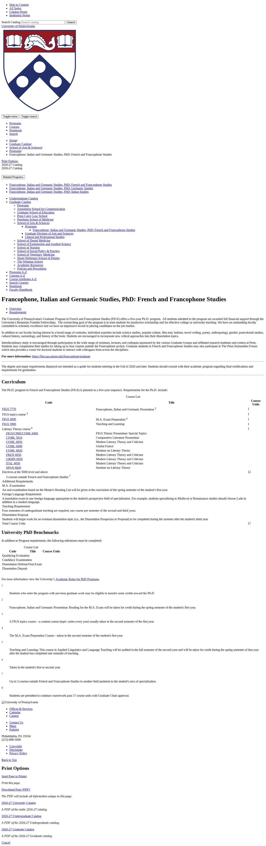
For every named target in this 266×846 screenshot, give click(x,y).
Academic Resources (30, 265)
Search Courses (18, 282)
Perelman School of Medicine (35, 219)
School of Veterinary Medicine (36, 254)
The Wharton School (30, 261)
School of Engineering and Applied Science (44, 244)
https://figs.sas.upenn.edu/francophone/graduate (61, 356)
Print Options (10, 161)
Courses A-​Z (17, 275)
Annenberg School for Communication (41, 209)
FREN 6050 (13, 454)
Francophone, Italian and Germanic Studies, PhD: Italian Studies (49, 191)
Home (13, 140)
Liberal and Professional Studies (44, 237)
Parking (14, 729)
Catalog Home (18, 11)
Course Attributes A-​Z (23, 279)
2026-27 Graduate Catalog (18, 829)
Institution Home (19, 15)
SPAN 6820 (13, 467)
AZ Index (15, 8)
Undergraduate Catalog (23, 198)
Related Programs (13, 177)
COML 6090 (14, 446)
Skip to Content (19, 4)
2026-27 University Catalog (19, 802)
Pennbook (15, 130)
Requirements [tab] (17, 312)
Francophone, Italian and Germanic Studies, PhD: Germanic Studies (51, 188)
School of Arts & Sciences (25, 147)
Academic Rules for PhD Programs (77, 579)
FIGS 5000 (9, 419)
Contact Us (16, 722)
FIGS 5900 (9, 424)
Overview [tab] (15, 308)
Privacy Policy (18, 753)
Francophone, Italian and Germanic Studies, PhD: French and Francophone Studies (60, 184)
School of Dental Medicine (33, 240)
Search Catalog (11, 22)
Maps (12, 726)
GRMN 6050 (14, 459)
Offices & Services (21, 708)
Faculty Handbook (20, 289)
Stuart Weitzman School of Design (38, 258)
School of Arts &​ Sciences (33, 223)
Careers (14, 716)
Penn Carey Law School (32, 216)
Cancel (6, 842)
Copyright (15, 746)
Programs (15, 123)
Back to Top (9, 760)
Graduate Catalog (20, 144)
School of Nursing (28, 247)
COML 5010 (14, 437)
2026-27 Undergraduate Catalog (21, 816)
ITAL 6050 (13, 463)
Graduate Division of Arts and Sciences (49, 233)
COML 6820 (14, 450)
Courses (14, 126)
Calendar (14, 712)
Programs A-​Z (18, 272)
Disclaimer (16, 749)
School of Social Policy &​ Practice (38, 251)
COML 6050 (14, 442)
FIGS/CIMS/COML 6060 (22, 433)
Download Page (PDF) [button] (16, 789)
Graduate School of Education (35, 212)
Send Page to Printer (14, 776)
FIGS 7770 (9, 409)
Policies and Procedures (31, 268)
